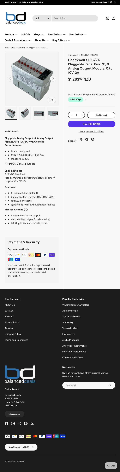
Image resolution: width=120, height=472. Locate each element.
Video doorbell (70, 328)
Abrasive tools (70, 310)
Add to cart (101, 115)
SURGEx (25, 34)
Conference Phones (72, 357)
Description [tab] (11, 130)
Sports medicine (71, 316)
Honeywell (73, 55)
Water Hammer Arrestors (75, 304)
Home (7, 47)
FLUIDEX (9, 316)
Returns (9, 328)
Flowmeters (68, 334)
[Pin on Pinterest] (93, 139)
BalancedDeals (17, 461)
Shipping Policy (13, 334)
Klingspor (39, 34)
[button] (113, 18)
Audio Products (70, 339)
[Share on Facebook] (87, 139)
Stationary (67, 322)
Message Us (14, 414)
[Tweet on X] (81, 139)
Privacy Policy (12, 322)
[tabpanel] (32, 183)
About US (10, 304)
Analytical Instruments (74, 345)
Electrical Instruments (74, 351)
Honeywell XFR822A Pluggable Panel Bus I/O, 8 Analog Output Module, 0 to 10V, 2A (29, 47)
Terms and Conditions (16, 339)
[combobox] (65, 18)
